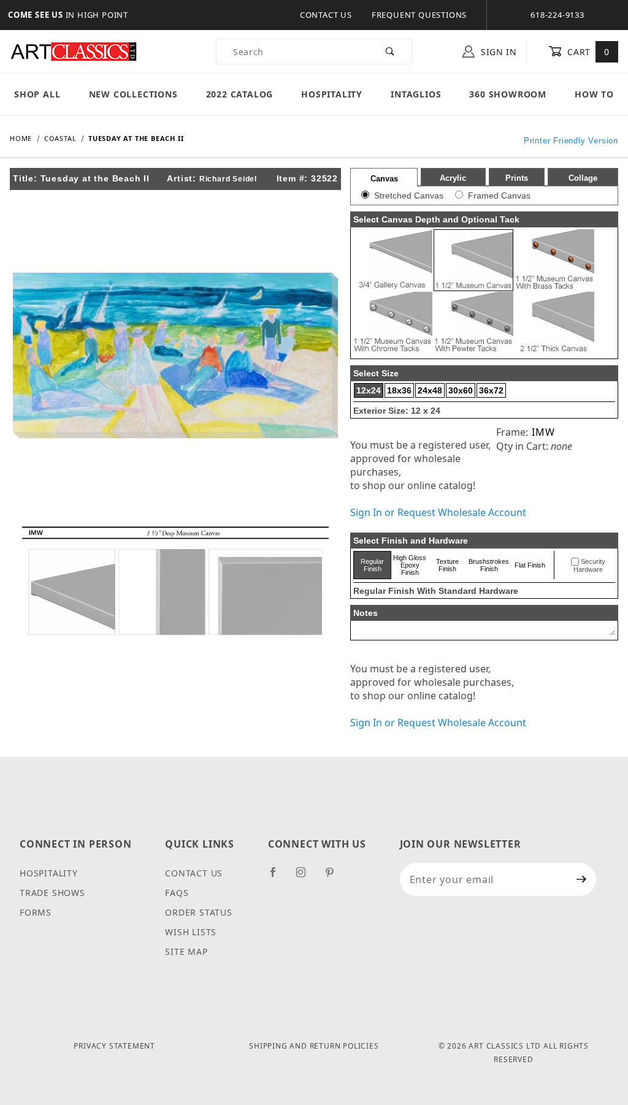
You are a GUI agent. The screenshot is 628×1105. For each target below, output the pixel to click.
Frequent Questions (419, 14)
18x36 (399, 390)
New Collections (133, 94)
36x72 (491, 390)
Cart (587, 52)
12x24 (368, 390)
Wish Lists (190, 932)
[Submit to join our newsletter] (581, 879)
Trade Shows (52, 892)
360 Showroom (507, 94)
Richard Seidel (228, 179)
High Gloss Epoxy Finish (409, 565)
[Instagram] (306, 877)
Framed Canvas (499, 195)
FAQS (176, 892)
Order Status (198, 912)
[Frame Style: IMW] (175, 580)
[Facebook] (278, 877)
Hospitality (331, 94)
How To (594, 94)
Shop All (37, 94)
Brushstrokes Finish (489, 565)
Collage (583, 178)
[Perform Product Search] (390, 51)
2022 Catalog (240, 94)
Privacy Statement (114, 1046)
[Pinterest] (334, 877)
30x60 (460, 390)
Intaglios (416, 94)
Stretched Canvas (408, 195)
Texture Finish (447, 565)
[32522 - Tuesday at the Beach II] (175, 354)
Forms (36, 912)
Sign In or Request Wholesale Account (438, 512)
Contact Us (326, 14)
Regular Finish (372, 565)
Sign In (497, 52)
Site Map (186, 951)
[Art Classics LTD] (73, 50)
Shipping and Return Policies (313, 1046)
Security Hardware (589, 566)
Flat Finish (530, 565)
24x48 (430, 390)
